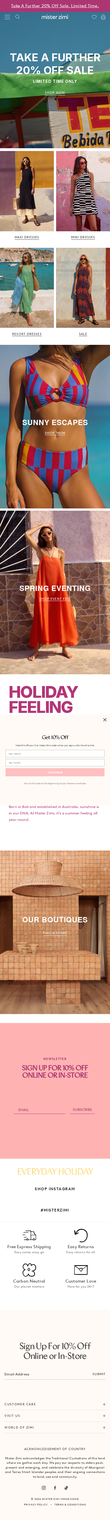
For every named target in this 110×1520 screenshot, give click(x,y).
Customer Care (20, 1404)
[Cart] (103, 17)
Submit (99, 1374)
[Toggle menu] (7, 17)
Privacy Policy (36, 1504)
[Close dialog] (105, 719)
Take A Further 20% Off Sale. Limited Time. (55, 5)
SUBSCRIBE (82, 1109)
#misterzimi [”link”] (55, 1210)
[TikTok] (66, 1487)
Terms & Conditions (70, 1504)
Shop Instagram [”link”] (55, 1188)
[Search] (17, 17)
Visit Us (12, 1416)
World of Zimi (19, 1427)
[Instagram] (43, 1487)
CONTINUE (55, 772)
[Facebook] (55, 1487)
